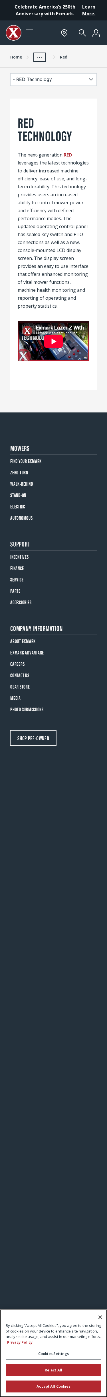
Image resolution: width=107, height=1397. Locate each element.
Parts (15, 590)
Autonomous (21, 517)
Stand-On (18, 495)
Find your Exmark (26, 460)
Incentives (19, 556)
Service (16, 579)
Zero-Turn (19, 472)
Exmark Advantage (27, 652)
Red (63, 57)
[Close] (100, 1317)
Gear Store (20, 686)
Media (15, 697)
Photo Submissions (27, 709)
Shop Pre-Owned (33, 738)
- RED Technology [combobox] (32, 79)
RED (68, 155)
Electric (17, 506)
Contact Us (19, 675)
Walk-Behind (21, 483)
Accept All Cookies (53, 1386)
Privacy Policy (20, 1342)
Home (16, 57)
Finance (17, 568)
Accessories (20, 602)
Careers (17, 663)
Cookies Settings (53, 1353)
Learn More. (88, 10)
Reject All (53, 1370)
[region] (53, 1353)
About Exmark (23, 641)
